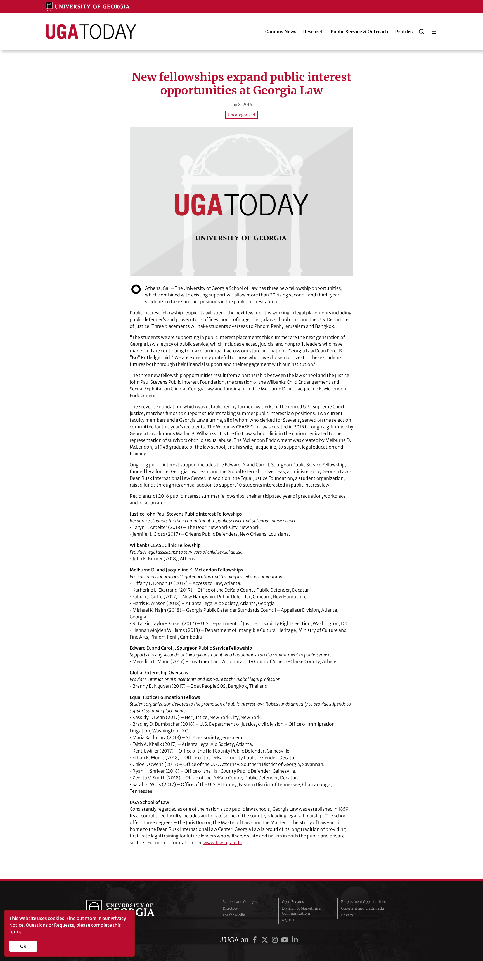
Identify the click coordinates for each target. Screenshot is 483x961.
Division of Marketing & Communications (301, 910)
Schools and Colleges (240, 902)
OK (23, 946)
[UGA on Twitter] (266, 940)
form (14, 931)
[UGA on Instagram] (276, 940)
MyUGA (288, 920)
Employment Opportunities (363, 902)
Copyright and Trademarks (363, 908)
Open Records (293, 902)
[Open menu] (433, 31)
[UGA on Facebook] (255, 940)
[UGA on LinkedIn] (295, 940)
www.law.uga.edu (222, 842)
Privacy (347, 915)
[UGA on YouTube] (286, 940)
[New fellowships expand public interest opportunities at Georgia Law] (241, 201)
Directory (230, 908)
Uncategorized (241, 114)
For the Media (234, 915)
